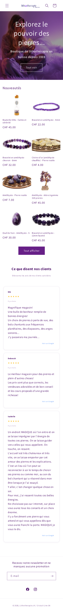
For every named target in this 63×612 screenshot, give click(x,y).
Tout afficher (32, 250)
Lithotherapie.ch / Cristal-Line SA (35, 605)
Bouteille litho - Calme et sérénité (14, 121)
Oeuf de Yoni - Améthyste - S (16, 233)
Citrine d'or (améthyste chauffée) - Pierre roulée (43, 159)
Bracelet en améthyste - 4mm (46, 120)
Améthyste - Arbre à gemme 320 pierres (45, 196)
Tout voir (31, 67)
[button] (7, 5)
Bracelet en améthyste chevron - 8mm (13, 159)
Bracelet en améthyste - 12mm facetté (43, 234)
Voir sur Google (48, 343)
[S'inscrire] (52, 576)
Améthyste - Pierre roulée (15, 195)
